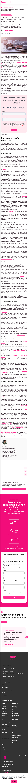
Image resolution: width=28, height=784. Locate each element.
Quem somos (5, 687)
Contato (3, 692)
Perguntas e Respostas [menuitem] (7, 768)
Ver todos (4, 622)
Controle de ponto (16, 735)
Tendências (4, 708)
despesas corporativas (16, 427)
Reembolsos (15, 709)
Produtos (4, 749)
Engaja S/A (4, 695)
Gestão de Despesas (8, 673)
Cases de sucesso (6, 751)
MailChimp (24, 196)
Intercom (10, 211)
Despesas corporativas (8, 7)
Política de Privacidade (9, 778)
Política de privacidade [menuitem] (7, 761)
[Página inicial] (2, 7)
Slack (17, 235)
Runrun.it (4, 312)
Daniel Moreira (9, 30)
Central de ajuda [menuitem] (6, 762)
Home (3, 684)
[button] (1, 637)
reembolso (4, 419)
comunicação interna (6, 259)
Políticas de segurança (7, 689)
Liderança (4, 706)
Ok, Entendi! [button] (14, 781)
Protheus (3, 396)
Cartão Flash (20, 673)
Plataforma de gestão (8, 676)
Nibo (17, 405)
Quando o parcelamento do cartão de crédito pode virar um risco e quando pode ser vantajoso (13, 637)
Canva (4, 169)
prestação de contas (6, 423)
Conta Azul (24, 405)
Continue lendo (7, 644)
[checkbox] (14, 565)
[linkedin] (24, 452)
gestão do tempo (20, 335)
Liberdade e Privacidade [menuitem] (7, 764)
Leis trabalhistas (5, 738)
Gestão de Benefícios (8, 668)
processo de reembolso (19, 350)
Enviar (14, 597)
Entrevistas (4, 713)
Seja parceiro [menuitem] (5, 766)
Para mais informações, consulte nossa (14, 778)
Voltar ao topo (21, 755)
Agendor (22, 276)
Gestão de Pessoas (8, 671)
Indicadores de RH (6, 722)
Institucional (4, 747)
